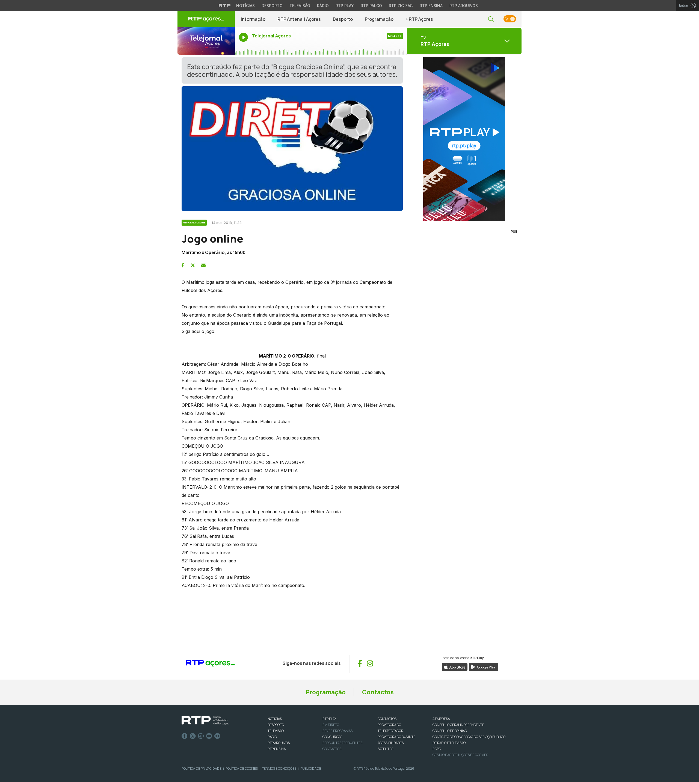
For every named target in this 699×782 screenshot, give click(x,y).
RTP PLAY (329, 718)
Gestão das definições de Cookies (460, 755)
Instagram (201, 736)
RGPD (437, 748)
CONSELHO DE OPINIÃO (450, 730)
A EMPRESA (441, 718)
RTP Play (345, 5)
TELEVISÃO (276, 730)
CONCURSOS (332, 736)
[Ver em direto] (206, 41)
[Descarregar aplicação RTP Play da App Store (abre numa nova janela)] (455, 666)
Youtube (209, 736)
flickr (217, 736)
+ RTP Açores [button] (419, 19)
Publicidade (310, 768)
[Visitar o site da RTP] (225, 5)
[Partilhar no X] (193, 265)
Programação (379, 19)
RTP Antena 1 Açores (299, 19)
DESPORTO (276, 724)
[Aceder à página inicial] (206, 19)
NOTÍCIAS (275, 718)
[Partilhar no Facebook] (183, 265)
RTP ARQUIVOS (279, 742)
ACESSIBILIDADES (391, 742)
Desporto (272, 5)
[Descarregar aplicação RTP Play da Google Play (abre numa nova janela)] (483, 666)
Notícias (245, 5)
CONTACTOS (387, 718)
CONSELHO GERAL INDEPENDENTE (458, 724)
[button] (491, 19)
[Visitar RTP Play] (464, 139)
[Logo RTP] (205, 720)
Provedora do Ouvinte (396, 736)
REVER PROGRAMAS (337, 730)
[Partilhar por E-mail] (203, 265)
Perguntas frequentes (342, 742)
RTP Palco (371, 5)
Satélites (385, 748)
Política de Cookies (242, 768)
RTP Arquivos (463, 5)
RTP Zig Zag (401, 5)
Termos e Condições (279, 768)
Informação (253, 19)
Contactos (378, 692)
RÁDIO (272, 736)
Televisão (299, 5)
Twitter (193, 736)
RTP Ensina (431, 5)
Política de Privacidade (201, 768)
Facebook (185, 736)
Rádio (323, 5)
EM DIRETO (330, 724)
